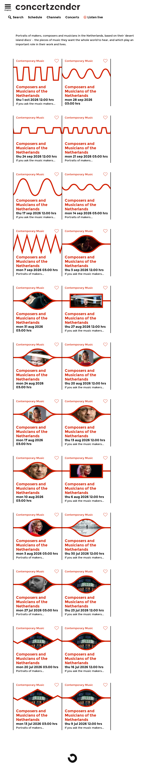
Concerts (72, 17)
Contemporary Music (30, 61)
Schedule (35, 17)
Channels (54, 17)
